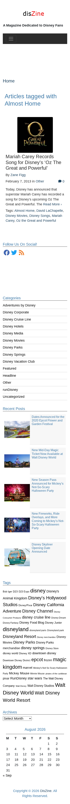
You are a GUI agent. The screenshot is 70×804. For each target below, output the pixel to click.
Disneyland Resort (19, 636)
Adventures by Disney (19, 305)
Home (9, 80)
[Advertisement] (35, 58)
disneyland (16, 629)
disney (38, 591)
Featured (9, 368)
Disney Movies (14, 340)
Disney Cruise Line (17, 319)
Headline (9, 375)
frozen (48, 660)
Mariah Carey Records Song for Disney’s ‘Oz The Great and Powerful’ (33, 162)
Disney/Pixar (25, 605)
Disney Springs (14, 354)
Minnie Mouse (37, 673)
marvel (27, 667)
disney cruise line (36, 617)
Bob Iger (7, 591)
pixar (6, 678)
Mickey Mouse (19, 673)
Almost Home (24, 211)
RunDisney (18, 678)
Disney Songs (39, 216)
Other (7, 382)
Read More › (52, 204)
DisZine (46, 791)
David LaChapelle (49, 211)
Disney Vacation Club (19, 361)
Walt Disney (21, 686)
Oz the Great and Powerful (36, 220)
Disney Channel (37, 611)
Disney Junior (53, 622)
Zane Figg (18, 175)
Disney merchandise (46, 637)
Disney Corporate (16, 312)
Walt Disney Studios (40, 685)
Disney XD (25, 653)
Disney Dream (58, 617)
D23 (15, 591)
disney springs (33, 648)
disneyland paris (37, 630)
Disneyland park (55, 630)
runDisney (10, 390)
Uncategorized (13, 397)
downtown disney (44, 653)
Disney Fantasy (10, 623)
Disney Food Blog (31, 622)
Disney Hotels (13, 326)
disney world (10, 653)
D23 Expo (24, 591)
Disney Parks (13, 347)
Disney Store (52, 648)
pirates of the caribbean (56, 673)
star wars (35, 678)
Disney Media (13, 333)
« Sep (7, 775)
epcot (37, 659)
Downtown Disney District (16, 660)
